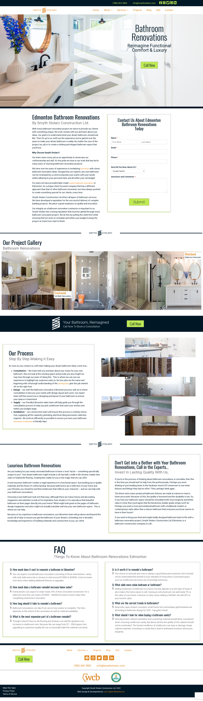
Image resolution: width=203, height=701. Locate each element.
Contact (169, 10)
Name (114, 138)
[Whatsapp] (105, 657)
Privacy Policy (9, 691)
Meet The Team (9, 688)
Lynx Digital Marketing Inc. (114, 692)
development (63, 383)
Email (114, 148)
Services (121, 10)
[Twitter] (99, 657)
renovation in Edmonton (23, 421)
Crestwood (60, 293)
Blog (148, 10)
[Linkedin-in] (111, 657)
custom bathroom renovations (81, 183)
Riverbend (190, 254)
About (107, 10)
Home (96, 10)
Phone (114, 157)
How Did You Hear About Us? (123, 167)
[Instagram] (93, 657)
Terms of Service (10, 694)
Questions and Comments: (123, 177)
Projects (137, 10)
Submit (139, 202)
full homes (84, 169)
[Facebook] (86, 657)
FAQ (158, 10)
